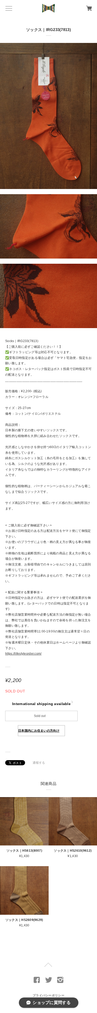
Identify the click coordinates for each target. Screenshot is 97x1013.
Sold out (40, 716)
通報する (39, 763)
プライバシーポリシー (48, 995)
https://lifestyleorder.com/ (23, 653)
